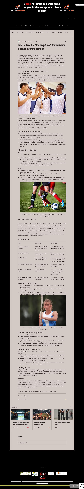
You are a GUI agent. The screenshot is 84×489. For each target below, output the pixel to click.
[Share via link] (28, 395)
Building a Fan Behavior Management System (39, 423)
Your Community (29, 32)
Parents (60, 32)
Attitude (47, 32)
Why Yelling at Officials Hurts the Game (62, 423)
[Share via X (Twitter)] (21, 395)
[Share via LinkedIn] (24, 395)
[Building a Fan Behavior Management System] (42, 414)
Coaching (54, 32)
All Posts (13, 32)
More (65, 32)
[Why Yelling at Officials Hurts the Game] (63, 414)
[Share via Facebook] (18, 395)
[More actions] (65, 41)
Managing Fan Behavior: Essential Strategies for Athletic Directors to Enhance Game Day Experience (21, 423)
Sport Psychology (39, 32)
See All (71, 407)
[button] (74, 18)
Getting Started (20, 32)
